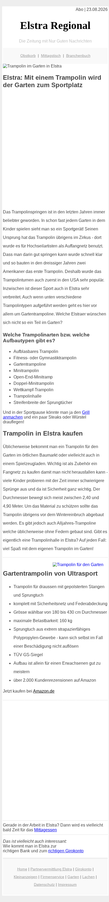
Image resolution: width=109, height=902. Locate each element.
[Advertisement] (54, 149)
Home (22, 869)
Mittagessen (45, 830)
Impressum (67, 884)
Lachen (88, 877)
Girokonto (83, 869)
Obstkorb (28, 55)
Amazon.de (43, 691)
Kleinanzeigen (25, 877)
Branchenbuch (78, 55)
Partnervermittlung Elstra (51, 869)
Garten (73, 877)
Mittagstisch (51, 55)
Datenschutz (44, 884)
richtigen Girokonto (66, 851)
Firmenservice (52, 877)
